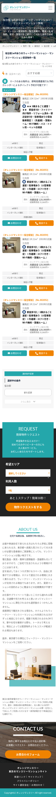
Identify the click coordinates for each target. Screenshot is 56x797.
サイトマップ (35, 777)
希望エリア (13, 464)
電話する (43, 157)
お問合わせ (16, 157)
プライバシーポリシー (28, 781)
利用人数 (11, 481)
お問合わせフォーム (28, 754)
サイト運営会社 (21, 785)
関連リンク (20, 777)
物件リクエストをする (28, 507)
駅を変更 (28, 392)
